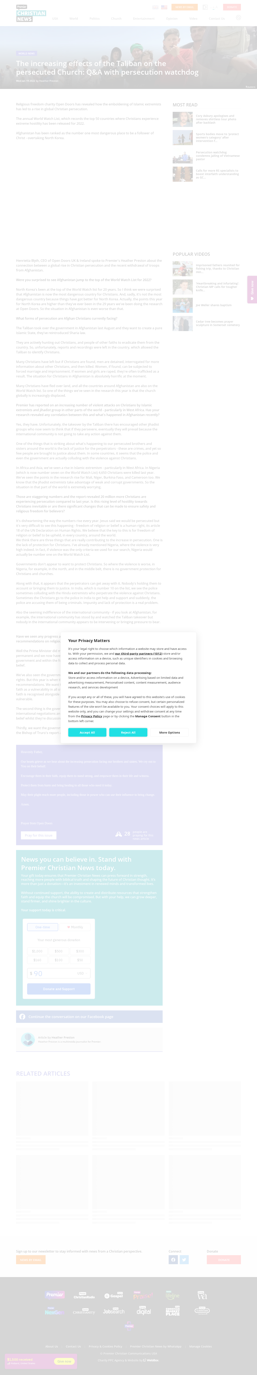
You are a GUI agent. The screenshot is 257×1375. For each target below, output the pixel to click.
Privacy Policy (91, 716)
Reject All (128, 732)
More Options (169, 732)
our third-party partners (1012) (138, 653)
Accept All (87, 732)
